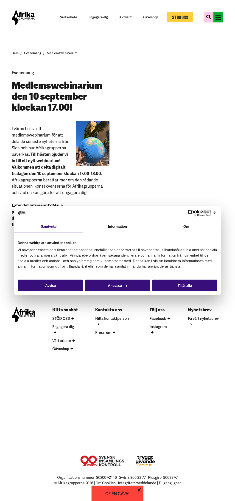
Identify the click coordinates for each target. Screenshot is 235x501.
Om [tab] (186, 226)
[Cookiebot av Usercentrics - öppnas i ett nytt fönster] (197, 212)
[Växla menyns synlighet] (218, 17)
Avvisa (50, 285)
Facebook (158, 318)
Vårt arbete (61, 340)
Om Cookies (105, 482)
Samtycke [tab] (49, 226)
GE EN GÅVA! (117, 493)
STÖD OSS (61, 318)
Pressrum (103, 332)
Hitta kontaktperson (112, 318)
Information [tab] (117, 226)
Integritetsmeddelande (137, 482)
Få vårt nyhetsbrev (203, 318)
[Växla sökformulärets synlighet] (208, 17)
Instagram (158, 326)
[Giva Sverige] (145, 461)
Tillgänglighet (170, 482)
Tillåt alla (185, 285)
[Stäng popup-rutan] (139, 490)
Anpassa (115, 285)
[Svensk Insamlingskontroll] (102, 460)
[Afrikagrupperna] (23, 17)
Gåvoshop (60, 348)
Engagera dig (63, 326)
